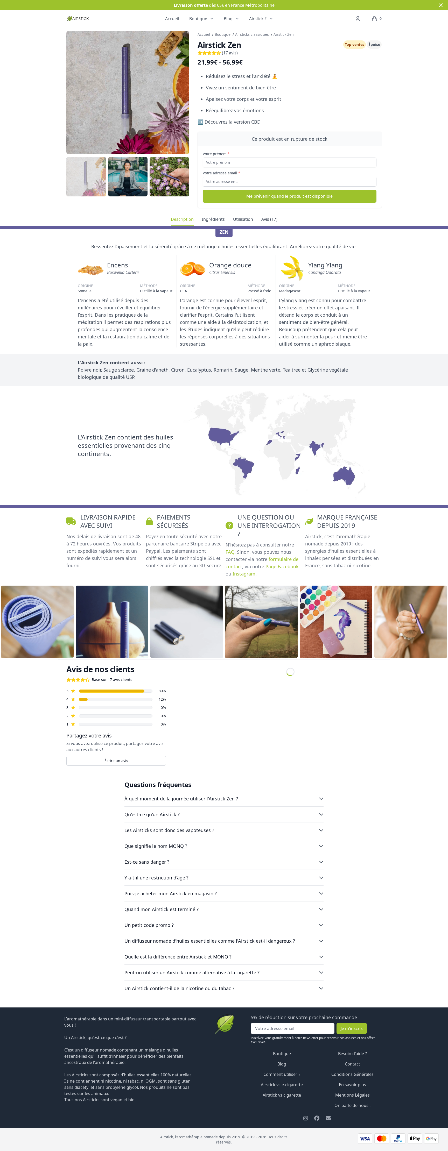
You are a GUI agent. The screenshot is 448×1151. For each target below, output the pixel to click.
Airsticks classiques (252, 34)
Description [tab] (182, 219)
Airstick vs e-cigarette (282, 1085)
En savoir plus (352, 1085)
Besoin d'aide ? (352, 1053)
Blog (281, 1064)
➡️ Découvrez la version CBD (229, 122)
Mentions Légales (352, 1095)
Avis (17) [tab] (269, 219)
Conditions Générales (352, 1074)
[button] (376, 18)
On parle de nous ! (352, 1105)
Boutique (222, 34)
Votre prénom (216, 153)
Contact (352, 1064)
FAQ (230, 552)
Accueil (172, 19)
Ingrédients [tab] (213, 219)
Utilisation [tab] (243, 219)
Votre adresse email (221, 172)
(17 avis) (229, 53)
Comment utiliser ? (281, 1074)
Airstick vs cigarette (282, 1095)
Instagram (244, 574)
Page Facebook (282, 566)
